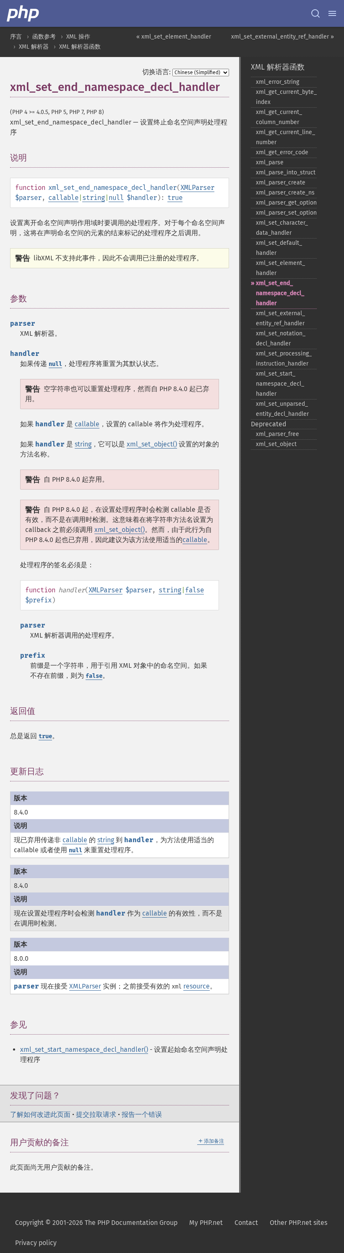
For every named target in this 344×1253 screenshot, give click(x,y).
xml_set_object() (152, 444)
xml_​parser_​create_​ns (285, 192)
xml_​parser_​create (280, 182)
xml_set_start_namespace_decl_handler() (84, 1049)
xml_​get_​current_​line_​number (285, 137)
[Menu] (332, 13)
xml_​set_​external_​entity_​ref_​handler (280, 318)
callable (63, 198)
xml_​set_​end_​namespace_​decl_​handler (280, 293)
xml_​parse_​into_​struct (285, 172)
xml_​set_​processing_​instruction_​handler (284, 358)
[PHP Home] (23, 13)
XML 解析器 (34, 46)
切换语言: (156, 72)
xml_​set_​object (276, 444)
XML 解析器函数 (80, 46)
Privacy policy (36, 1243)
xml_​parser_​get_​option (286, 202)
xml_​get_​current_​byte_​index (286, 97)
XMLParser (197, 188)
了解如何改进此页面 (40, 1114)
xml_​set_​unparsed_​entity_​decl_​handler (282, 409)
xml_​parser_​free (277, 434)
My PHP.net (206, 1223)
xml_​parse (270, 162)
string (93, 198)
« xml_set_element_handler (173, 36)
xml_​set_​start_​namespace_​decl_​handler (280, 383)
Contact (246, 1223)
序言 (16, 36)
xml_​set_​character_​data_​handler (282, 227)
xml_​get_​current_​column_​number (279, 117)
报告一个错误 (142, 1114)
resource (196, 986)
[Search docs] (315, 13)
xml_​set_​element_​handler (280, 268)
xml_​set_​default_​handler (279, 248)
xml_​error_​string (277, 82)
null (116, 198)
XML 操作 (78, 36)
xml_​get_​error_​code (282, 152)
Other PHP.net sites (298, 1223)
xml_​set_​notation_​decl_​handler (280, 338)
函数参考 (44, 36)
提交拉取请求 (96, 1114)
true (174, 198)
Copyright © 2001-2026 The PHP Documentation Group (96, 1223)
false (194, 590)
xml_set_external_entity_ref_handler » (282, 36)
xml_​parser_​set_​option (286, 212)
